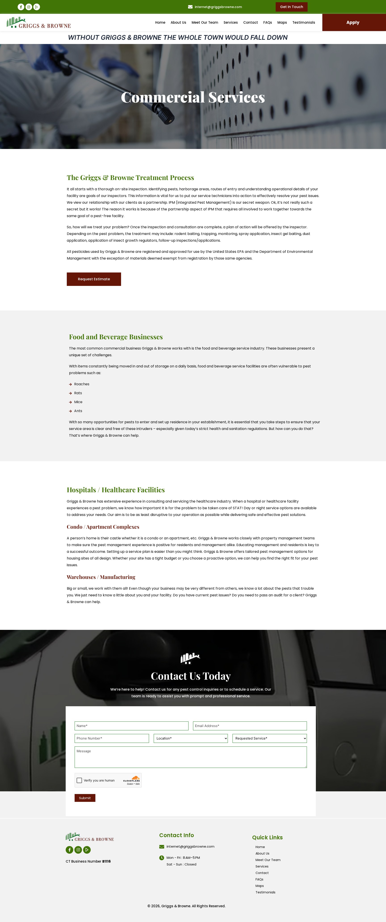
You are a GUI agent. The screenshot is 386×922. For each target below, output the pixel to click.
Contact (250, 22)
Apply (352, 22)
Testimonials (303, 22)
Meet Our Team (205, 22)
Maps (282, 22)
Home (160, 22)
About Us (178, 22)
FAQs (267, 22)
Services (231, 22)
